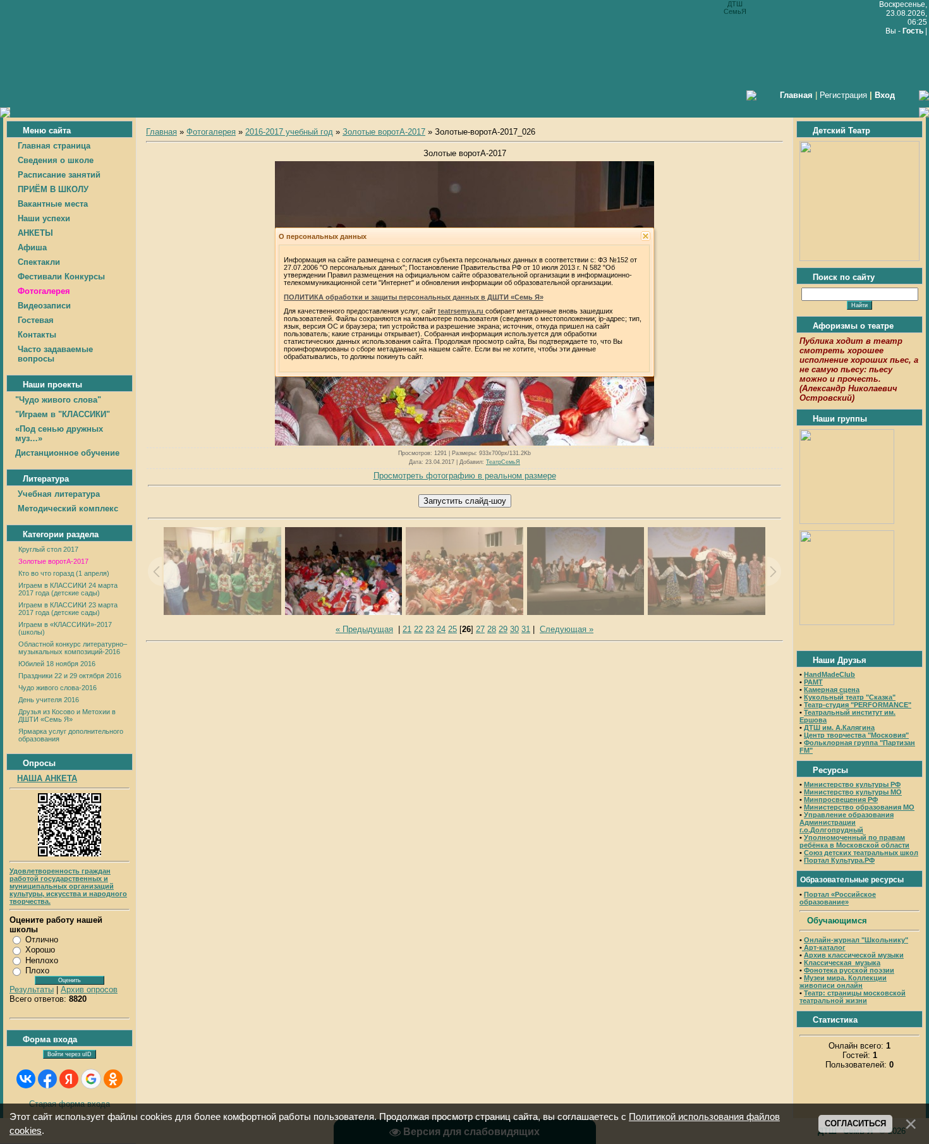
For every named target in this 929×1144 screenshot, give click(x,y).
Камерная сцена (831, 689)
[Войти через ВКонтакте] (25, 1078)
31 (525, 629)
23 (429, 629)
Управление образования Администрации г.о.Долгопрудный (846, 822)
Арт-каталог (824, 947)
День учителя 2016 (48, 699)
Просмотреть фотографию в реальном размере (464, 475)
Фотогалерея (211, 132)
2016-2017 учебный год (289, 132)
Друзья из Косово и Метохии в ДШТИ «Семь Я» (67, 715)
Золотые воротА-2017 (53, 561)
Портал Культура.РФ (839, 860)
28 (491, 629)
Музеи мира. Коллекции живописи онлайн (843, 981)
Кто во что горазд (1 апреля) (63, 573)
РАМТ (813, 682)
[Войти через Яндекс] (68, 1078)
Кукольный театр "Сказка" (850, 697)
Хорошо (40, 949)
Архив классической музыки (854, 955)
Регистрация (843, 95)
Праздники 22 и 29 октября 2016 (69, 675)
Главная (161, 132)
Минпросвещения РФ (841, 799)
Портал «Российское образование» (837, 898)
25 (452, 629)
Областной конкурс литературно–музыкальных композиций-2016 (72, 647)
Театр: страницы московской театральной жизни (852, 996)
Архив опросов (89, 989)
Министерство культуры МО (853, 792)
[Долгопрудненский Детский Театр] (859, 258)
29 (503, 629)
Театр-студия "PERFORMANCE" (857, 705)
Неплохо (41, 960)
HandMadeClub (829, 674)
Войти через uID (69, 1054)
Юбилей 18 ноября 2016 (56, 663)
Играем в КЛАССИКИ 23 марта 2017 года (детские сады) (68, 608)
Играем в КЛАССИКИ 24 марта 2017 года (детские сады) (68, 589)
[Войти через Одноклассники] (113, 1078)
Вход (885, 95)
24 (441, 629)
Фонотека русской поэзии (849, 970)
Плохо (37, 970)
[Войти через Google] (91, 1079)
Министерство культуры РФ (852, 784)
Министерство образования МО (859, 807)
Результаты (31, 989)
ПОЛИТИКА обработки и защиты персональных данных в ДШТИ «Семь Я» (413, 297)
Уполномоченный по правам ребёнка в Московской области (854, 841)
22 (418, 629)
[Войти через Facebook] (47, 1078)
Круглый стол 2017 (48, 549)
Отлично (41, 939)
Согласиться (855, 1123)
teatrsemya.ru (461, 311)
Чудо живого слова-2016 (57, 687)
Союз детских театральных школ (861, 852)
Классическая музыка (842, 962)
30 (514, 629)
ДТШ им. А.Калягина (839, 727)
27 (480, 629)
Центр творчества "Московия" (856, 735)
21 (407, 629)
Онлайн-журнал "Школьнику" (856, 940)
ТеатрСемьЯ (503, 462)
